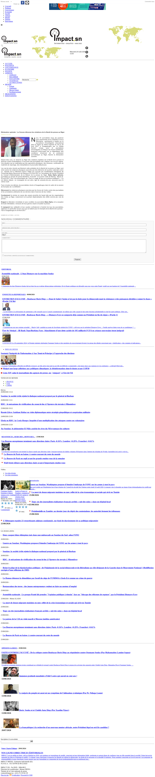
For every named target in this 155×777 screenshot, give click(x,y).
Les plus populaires (11, 475)
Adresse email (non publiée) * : (11, 228)
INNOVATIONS (11, 96)
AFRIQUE (9, 73)
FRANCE (9, 381)
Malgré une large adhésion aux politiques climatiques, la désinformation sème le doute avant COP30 (46, 368)
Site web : (5, 232)
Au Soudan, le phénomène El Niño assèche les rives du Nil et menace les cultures (35, 429)
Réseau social (5, 1)
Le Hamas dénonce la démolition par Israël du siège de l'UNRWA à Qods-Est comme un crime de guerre (47, 578)
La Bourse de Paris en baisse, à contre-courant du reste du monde (32, 454)
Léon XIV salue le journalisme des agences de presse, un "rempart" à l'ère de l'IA (38, 373)
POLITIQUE (9, 65)
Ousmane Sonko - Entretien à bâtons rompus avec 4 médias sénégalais (8, 494)
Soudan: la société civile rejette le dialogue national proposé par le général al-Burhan (37, 396)
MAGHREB (13, 77)
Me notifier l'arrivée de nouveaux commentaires (19, 255)
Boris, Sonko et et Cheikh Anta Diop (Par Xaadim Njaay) (44, 710)
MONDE (8, 84)
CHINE (9, 385)
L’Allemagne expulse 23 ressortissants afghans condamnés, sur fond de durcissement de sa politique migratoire (50, 521)
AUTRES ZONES (15, 82)
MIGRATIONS (10, 94)
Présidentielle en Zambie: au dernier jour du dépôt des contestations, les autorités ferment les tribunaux (76, 511)
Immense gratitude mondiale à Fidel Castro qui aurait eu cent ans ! (48, 676)
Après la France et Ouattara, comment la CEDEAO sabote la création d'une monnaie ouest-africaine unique (22, 496)
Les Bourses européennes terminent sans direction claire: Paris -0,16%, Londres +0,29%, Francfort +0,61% (48, 441)
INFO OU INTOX (11, 349)
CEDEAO (12, 75)
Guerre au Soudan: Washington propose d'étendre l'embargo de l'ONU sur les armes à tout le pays (72, 484)
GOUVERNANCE (11, 67)
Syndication (16, 775)
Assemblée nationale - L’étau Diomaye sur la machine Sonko (28, 273)
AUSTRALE (13, 81)
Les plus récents (10, 473)
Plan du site (5, 775)
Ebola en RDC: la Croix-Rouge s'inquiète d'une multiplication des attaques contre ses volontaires (42, 420)
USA (8, 383)
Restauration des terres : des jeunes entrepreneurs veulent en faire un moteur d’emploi (40, 586)
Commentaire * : (6, 237)
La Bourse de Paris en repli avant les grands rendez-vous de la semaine (34, 458)
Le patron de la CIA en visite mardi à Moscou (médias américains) (31, 619)
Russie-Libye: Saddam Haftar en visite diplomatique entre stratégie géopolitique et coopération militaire (45, 412)
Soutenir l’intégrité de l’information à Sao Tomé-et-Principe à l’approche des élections (37, 353)
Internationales (34, 480)
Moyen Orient (14, 90)
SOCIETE (8, 71)
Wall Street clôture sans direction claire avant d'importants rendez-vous (34, 463)
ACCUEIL (9, 63)
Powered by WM (26, 775)
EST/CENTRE (14, 79)
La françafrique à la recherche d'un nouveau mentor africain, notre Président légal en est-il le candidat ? (64, 727)
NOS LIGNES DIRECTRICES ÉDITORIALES (22, 753)
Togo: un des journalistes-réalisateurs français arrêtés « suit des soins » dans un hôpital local (71, 502)
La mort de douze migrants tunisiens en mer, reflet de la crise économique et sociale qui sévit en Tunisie (75, 492)
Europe (11, 86)
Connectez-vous (149, 1)
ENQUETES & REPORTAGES (14, 294)
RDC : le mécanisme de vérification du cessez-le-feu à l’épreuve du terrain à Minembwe (38, 404)
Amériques (13, 88)
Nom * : (4, 223)
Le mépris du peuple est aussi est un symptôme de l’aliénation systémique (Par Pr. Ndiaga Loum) (61, 693)
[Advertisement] (77, 114)
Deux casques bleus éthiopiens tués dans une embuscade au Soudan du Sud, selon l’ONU (41, 535)
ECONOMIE (9, 69)
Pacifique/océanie (15, 92)
